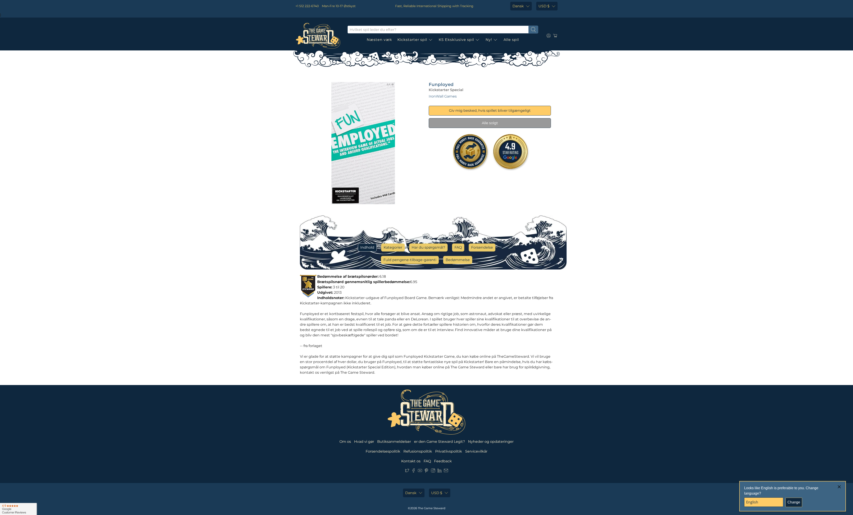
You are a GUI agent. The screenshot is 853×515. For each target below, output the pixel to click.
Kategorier (393, 247)
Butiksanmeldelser (394, 441)
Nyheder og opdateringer (491, 441)
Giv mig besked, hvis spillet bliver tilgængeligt (490, 110)
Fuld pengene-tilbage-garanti (409, 260)
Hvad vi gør (364, 441)
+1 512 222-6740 (307, 6)
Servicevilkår (476, 451)
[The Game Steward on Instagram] (433, 471)
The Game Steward (431, 508)
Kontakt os (411, 461)
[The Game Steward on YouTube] (420, 471)
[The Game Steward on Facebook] (413, 471)
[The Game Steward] (318, 36)
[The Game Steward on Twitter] (407, 471)
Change (793, 502)
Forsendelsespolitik (383, 451)
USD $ (544, 6)
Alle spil (511, 40)
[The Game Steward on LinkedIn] (439, 471)
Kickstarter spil (412, 40)
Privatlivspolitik (448, 451)
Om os (345, 441)
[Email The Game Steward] (446, 471)
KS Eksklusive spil (456, 40)
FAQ (458, 247)
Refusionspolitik (417, 451)
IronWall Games (443, 96)
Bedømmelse (458, 260)
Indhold (367, 247)
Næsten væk (379, 40)
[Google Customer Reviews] (18, 509)
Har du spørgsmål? (428, 247)
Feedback (443, 461)
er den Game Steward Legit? (439, 441)
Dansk (518, 6)
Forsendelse (482, 247)
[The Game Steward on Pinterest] (426, 471)
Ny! (489, 40)
